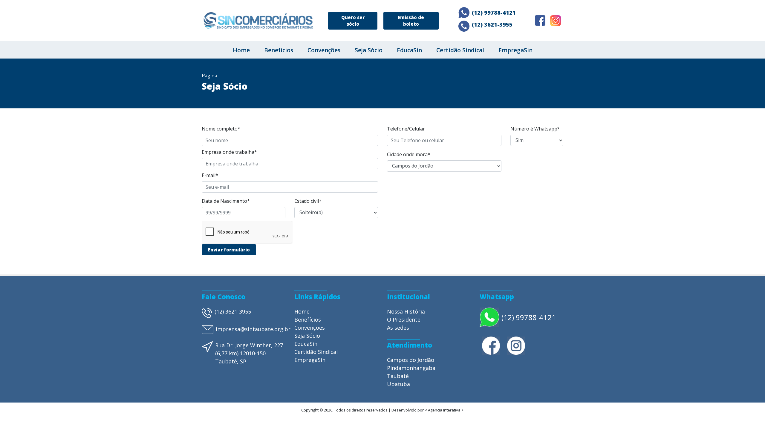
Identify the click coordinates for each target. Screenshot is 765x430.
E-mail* (210, 175)
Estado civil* (308, 201)
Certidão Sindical (460, 50)
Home (241, 50)
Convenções (323, 50)
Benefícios (278, 50)
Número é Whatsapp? (534, 128)
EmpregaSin (515, 50)
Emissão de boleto (411, 20)
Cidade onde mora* (408, 154)
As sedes (398, 327)
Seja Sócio (368, 50)
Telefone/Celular (406, 128)
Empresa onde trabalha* (229, 152)
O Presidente (403, 319)
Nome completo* (221, 128)
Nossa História (406, 311)
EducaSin (409, 50)
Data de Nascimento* (226, 201)
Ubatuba (398, 384)
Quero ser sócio (353, 20)
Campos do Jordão (410, 359)
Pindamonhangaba (411, 367)
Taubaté (398, 376)
